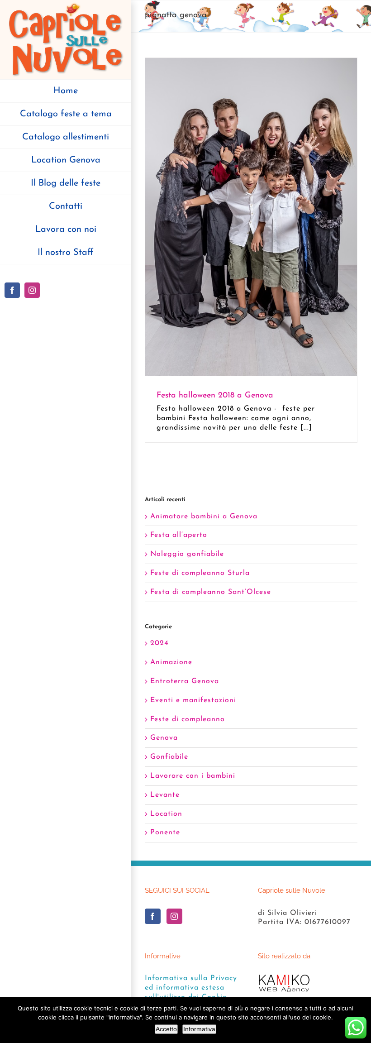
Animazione (171, 662)
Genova (164, 738)
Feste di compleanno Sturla (200, 573)
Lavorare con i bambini (192, 776)
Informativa (199, 1029)
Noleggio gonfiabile (187, 554)
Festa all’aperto (178, 535)
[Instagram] (174, 916)
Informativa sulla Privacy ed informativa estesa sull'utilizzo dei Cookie (191, 988)
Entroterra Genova (184, 681)
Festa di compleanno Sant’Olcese (210, 592)
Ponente (165, 832)
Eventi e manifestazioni (193, 700)
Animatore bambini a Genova (203, 516)
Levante (165, 795)
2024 (159, 643)
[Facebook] (153, 916)
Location (166, 814)
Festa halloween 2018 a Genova (215, 396)
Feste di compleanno (187, 719)
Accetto (166, 1029)
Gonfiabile (169, 757)
